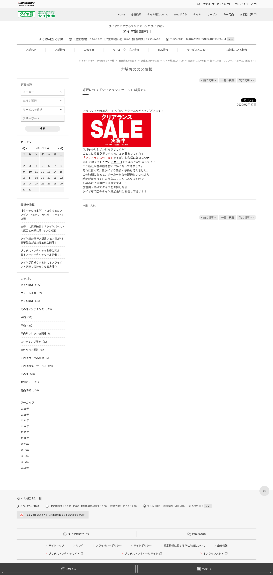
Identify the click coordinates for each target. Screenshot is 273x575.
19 (42, 177)
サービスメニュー (197, 49)
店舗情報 (60, 49)
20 (48, 177)
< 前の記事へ (208, 80)
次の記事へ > (246, 80)
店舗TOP (31, 49)
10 (30, 171)
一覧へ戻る (227, 80)
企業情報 (222, 545)
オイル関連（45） (31, 301)
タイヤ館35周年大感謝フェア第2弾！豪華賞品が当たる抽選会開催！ (42, 240)
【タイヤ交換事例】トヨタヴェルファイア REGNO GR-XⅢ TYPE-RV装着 (42, 214)
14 (55, 171)
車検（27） (27, 325)
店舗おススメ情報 (236, 49)
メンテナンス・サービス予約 (211, 3)
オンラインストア (244, 3)
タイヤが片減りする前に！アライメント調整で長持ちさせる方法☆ (41, 264)
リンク (80, 545)
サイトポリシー (143, 545)
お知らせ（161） (30, 382)
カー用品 (228, 14)
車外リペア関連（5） (33, 349)
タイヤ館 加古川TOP (173, 60)
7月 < (25, 148)
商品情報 (163, 49)
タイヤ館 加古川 (136, 31)
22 (61, 177)
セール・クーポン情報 (126, 49)
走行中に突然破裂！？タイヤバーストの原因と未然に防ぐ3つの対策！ (43, 228)
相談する (71, 569)
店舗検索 (136, 14)
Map (230, 39)
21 (55, 177)
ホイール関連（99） (32, 293)
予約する (206, 569)
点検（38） (27, 317)
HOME (121, 14)
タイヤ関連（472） (32, 285)
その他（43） (28, 374)
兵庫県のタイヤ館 (150, 60)
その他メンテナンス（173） (37, 309)
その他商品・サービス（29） (38, 366)
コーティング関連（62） (35, 341)
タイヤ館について (157, 14)
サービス (212, 14)
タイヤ (197, 14)
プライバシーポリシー (109, 545)
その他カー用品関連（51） (36, 358)
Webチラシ (180, 14)
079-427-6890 (53, 39)
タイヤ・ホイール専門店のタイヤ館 (96, 60)
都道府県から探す (127, 60)
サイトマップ (56, 545)
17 (30, 177)
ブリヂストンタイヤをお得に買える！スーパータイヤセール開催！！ (41, 252)
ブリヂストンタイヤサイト (64, 553)
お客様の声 (246, 14)
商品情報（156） (30, 390)
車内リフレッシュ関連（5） (37, 333)
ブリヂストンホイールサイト (141, 553)
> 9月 (60, 148)
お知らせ (89, 49)
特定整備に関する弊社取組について (184, 545)
